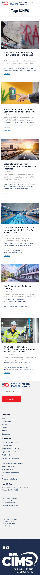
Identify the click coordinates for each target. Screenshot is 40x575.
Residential (6, 455)
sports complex (18, 250)
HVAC (13, 125)
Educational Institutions (10, 473)
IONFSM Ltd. (9, 542)
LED (32, 186)
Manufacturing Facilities (10, 449)
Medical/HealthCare (9, 469)
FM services (30, 123)
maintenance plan (21, 367)
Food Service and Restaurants (12, 463)
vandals (33, 70)
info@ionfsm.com (12, 505)
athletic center (8, 243)
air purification (8, 123)
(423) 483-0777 (10, 521)
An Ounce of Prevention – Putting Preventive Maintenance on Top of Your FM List (20, 349)
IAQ (16, 125)
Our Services (6, 421)
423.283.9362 (10, 503)
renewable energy (22, 188)
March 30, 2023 (8, 235)
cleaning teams (28, 243)
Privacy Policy (17, 542)
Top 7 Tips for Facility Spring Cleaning (17, 287)
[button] (7, 74)
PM (28, 367)
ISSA (31, 245)
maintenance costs (9, 367)
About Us (5, 418)
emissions (32, 184)
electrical (7, 362)
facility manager (9, 365)
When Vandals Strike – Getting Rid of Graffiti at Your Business (18, 53)
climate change (8, 184)
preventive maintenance (27, 369)
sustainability (8, 191)
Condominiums (7, 445)
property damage (18, 70)
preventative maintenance (11, 369)
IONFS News (6, 431)
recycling (13, 188)
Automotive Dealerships (10, 458)
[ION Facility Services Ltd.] (14, 3)
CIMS (15, 243)
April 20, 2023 (7, 171)
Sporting (5, 476)
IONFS (33, 68)
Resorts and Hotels (8, 466)
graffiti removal (25, 68)
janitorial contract (15, 248)
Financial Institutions (9, 479)
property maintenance (10, 306)
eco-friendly (24, 184)
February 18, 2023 (8, 354)
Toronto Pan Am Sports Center (13, 252)
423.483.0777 (9, 501)
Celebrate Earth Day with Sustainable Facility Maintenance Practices (20, 166)
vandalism (27, 70)
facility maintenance (22, 66)
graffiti (17, 68)
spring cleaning (23, 306)
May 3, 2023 (7, 114)
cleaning (20, 243)
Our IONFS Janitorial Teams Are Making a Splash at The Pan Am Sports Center (19, 230)
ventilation (7, 127)
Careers (4, 428)
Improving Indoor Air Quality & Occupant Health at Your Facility (19, 110)
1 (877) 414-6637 (11, 498)
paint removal (8, 70)
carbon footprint (9, 182)
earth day (17, 184)
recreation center (27, 248)
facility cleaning (9, 245)
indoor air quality (23, 125)
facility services (9, 68)
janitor (6, 248)
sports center (8, 250)
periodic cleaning (21, 304)
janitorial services (10, 304)
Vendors (5, 424)
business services (9, 66)
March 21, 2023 (8, 291)
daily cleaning (8, 299)
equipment (14, 362)
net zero (6, 188)
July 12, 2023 (7, 58)
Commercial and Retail (10, 442)
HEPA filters (7, 125)
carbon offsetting (21, 182)
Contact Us (6, 434)
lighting (24, 365)
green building (21, 186)
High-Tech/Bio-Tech (9, 452)
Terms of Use (25, 542)
